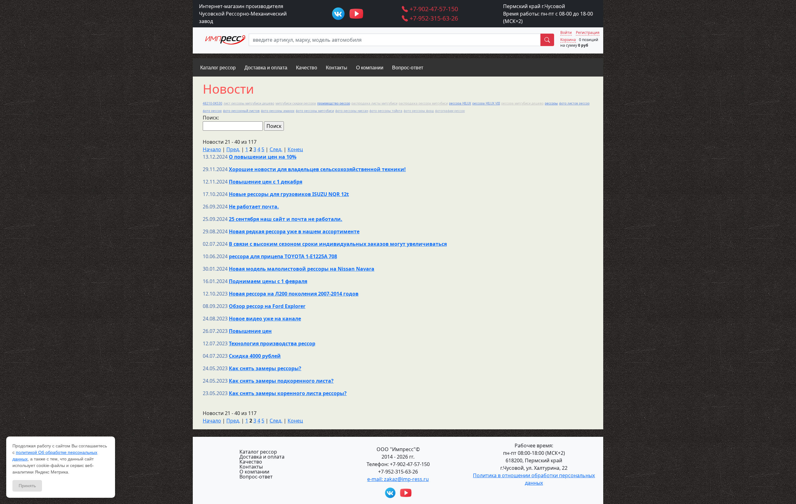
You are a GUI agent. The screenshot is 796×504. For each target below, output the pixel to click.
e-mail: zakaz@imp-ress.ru (398, 479)
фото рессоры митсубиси (315, 111)
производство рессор (333, 103)
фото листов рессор (574, 103)
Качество (250, 461)
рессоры (551, 103)
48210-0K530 (212, 103)
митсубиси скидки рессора (295, 103)
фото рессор (212, 111)
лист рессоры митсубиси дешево (249, 103)
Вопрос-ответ (256, 476)
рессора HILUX (460, 103)
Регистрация (587, 32)
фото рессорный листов (241, 111)
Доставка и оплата (262, 456)
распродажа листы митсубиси (374, 103)
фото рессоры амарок (277, 111)
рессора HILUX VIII (486, 103)
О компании (254, 471)
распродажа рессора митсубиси (423, 103)
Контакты (251, 466)
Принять (27, 485)
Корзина (568, 39)
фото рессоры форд (419, 111)
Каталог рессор (258, 451)
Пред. (233, 149)
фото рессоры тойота (385, 111)
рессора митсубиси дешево (522, 103)
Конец (295, 149)
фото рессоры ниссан (351, 111)
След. (276, 149)
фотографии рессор (450, 111)
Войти (566, 32)
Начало (212, 149)
